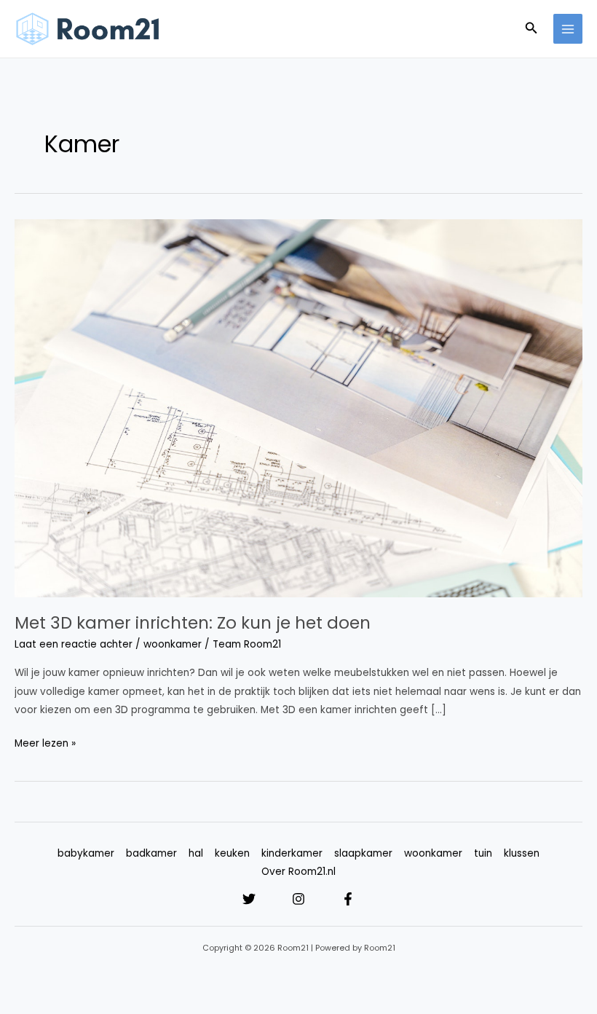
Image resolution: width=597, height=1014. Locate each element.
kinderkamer (292, 853)
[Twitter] (249, 898)
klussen (521, 853)
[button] (531, 29)
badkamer (151, 853)
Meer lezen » (45, 742)
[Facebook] (348, 898)
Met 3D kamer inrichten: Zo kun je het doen (193, 622)
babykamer (86, 853)
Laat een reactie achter (74, 644)
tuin (483, 853)
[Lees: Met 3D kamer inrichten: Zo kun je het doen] (298, 407)
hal (196, 853)
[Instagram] (298, 898)
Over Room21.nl (298, 872)
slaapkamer (363, 853)
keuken (232, 853)
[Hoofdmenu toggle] (568, 29)
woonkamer (172, 644)
